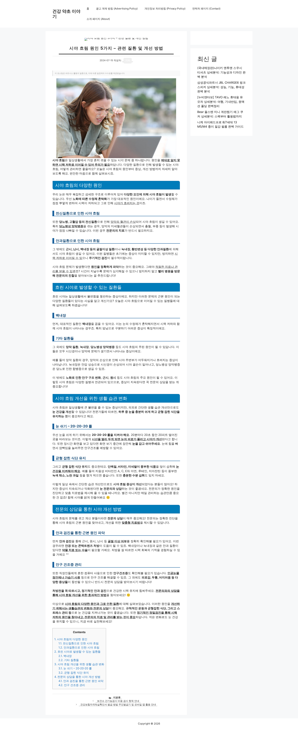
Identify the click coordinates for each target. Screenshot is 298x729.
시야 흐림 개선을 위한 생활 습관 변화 (79, 664)
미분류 (117, 697)
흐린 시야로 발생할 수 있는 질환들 (77, 651)
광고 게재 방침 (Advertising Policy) (117, 8)
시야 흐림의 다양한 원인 (70, 639)
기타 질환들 (68, 660)
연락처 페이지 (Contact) (206, 8)
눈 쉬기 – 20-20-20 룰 (75, 668)
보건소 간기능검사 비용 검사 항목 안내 (118, 701)
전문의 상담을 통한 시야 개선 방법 (77, 676)
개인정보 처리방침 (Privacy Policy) (165, 8)
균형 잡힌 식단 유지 (73, 672)
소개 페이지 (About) (98, 19)
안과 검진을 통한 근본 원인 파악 (80, 681)
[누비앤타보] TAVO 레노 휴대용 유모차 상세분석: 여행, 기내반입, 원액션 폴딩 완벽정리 (220, 102)
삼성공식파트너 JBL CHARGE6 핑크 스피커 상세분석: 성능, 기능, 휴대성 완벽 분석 (221, 87)
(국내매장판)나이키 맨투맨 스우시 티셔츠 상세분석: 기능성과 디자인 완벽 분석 (221, 72)
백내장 (65, 656)
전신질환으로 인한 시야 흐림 (78, 643)
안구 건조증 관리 (71, 685)
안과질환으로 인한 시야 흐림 (78, 647)
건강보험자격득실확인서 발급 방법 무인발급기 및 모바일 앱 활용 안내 (118, 704)
